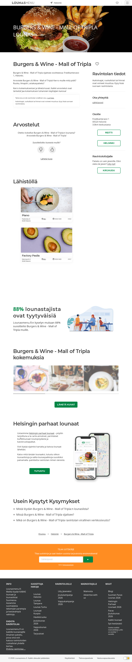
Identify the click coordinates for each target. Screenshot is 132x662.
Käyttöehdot (70, 658)
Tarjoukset (39, 633)
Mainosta (88, 591)
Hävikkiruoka (40, 617)
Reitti (109, 132)
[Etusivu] (23, 3)
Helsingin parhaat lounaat (41, 433)
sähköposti (97, 102)
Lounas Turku (40, 607)
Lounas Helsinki (37, 595)
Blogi (110, 591)
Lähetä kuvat (66, 404)
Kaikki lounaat (115, 620)
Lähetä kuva (46, 158)
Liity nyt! (111, 164)
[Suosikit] (117, 3)
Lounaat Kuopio (38, 612)
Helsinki (109, 143)
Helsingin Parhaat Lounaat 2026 (114, 604)
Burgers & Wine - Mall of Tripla (79, 534)
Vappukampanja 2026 (66, 603)
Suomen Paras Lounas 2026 (115, 596)
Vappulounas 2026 (40, 628)
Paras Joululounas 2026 (114, 613)
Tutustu (39, 471)
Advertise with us (90, 596)
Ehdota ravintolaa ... (16, 649)
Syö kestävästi (115, 623)
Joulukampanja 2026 (65, 596)
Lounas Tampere (38, 602)
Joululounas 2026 (39, 622)
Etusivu (42, 534)
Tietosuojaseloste (67, 565)
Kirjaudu (109, 170)
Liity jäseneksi (64, 591)
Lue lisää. (50, 98)
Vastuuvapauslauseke (106, 658)
